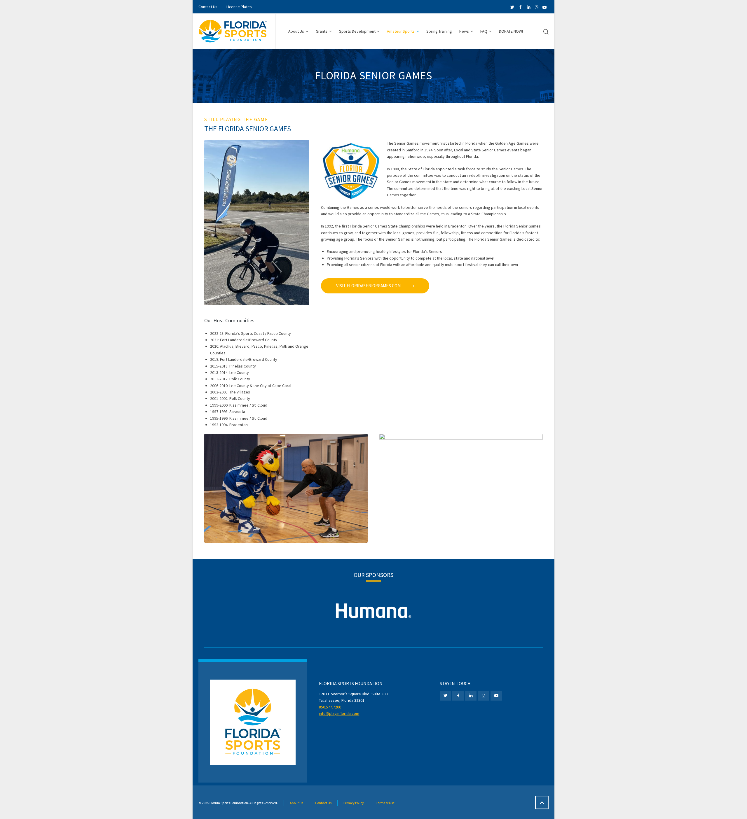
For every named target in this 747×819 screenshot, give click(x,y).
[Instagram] (537, 7)
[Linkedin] (528, 7)
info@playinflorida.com (339, 713)
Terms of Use (385, 803)
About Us (296, 803)
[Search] (545, 31)
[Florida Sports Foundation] (233, 31)
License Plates (239, 6)
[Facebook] (520, 7)
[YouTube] (544, 7)
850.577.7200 (330, 707)
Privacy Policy (353, 803)
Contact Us (207, 6)
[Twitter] (512, 7)
